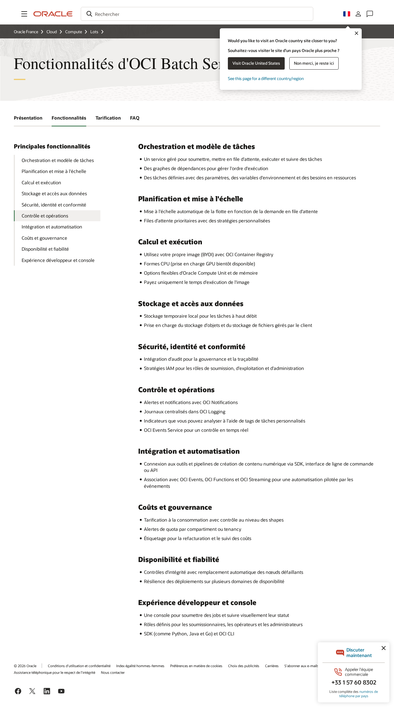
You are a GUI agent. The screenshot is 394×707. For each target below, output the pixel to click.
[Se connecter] (358, 13)
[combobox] (197, 14)
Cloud (51, 31)
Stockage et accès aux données (54, 193)
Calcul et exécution (41, 182)
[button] (24, 13)
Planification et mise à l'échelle (54, 171)
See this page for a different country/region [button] (266, 78)
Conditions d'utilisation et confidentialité (79, 665)
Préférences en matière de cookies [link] (196, 665)
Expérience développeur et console (58, 260)
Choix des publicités (243, 665)
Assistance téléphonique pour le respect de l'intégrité (54, 672)
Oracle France (26, 31)
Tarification (108, 118)
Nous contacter (113, 672)
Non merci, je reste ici (314, 63)
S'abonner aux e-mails (301, 665)
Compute (73, 31)
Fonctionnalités (69, 118)
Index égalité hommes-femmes (140, 665)
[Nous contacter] (369, 13)
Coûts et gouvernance (44, 238)
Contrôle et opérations (45, 216)
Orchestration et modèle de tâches (58, 160)
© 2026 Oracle (25, 665)
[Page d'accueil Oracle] (53, 14)
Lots (94, 31)
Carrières (272, 665)
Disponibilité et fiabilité (45, 249)
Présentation (28, 118)
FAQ (134, 118)
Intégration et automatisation (52, 227)
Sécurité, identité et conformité (54, 205)
